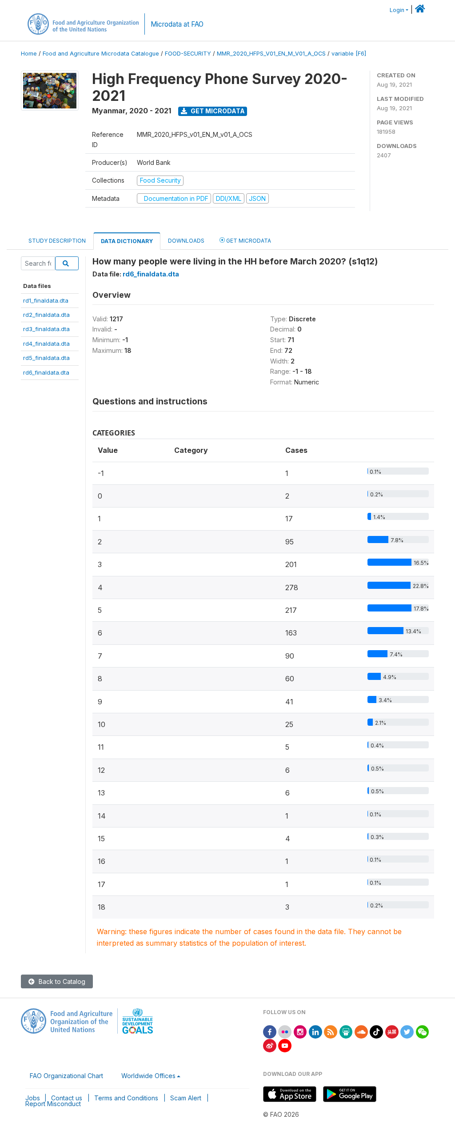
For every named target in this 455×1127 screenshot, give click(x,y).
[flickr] (284, 1031)
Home (29, 53)
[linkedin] (315, 1031)
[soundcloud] (361, 1031)
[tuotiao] (392, 1031)
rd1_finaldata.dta (45, 300)
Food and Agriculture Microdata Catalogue (101, 53)
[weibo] (269, 1045)
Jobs (32, 1098)
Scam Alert (185, 1098)
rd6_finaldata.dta (46, 372)
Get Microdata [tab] (248, 240)
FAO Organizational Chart (66, 1075)
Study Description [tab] (57, 240)
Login (397, 10)
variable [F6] (348, 53)
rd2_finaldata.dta (46, 314)
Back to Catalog (61, 981)
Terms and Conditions (126, 1098)
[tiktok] (376, 1031)
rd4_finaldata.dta (46, 343)
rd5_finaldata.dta (46, 357)
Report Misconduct (53, 1103)
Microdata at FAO (177, 24)
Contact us (66, 1098)
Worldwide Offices (148, 1075)
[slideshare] (346, 1031)
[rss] (330, 1031)
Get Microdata (217, 111)
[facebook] (269, 1031)
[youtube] (284, 1045)
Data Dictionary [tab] (127, 241)
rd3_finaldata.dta (46, 328)
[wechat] (422, 1031)
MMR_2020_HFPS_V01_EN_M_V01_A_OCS (271, 53)
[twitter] (407, 1031)
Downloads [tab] (186, 240)
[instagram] (300, 1031)
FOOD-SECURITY (188, 53)
